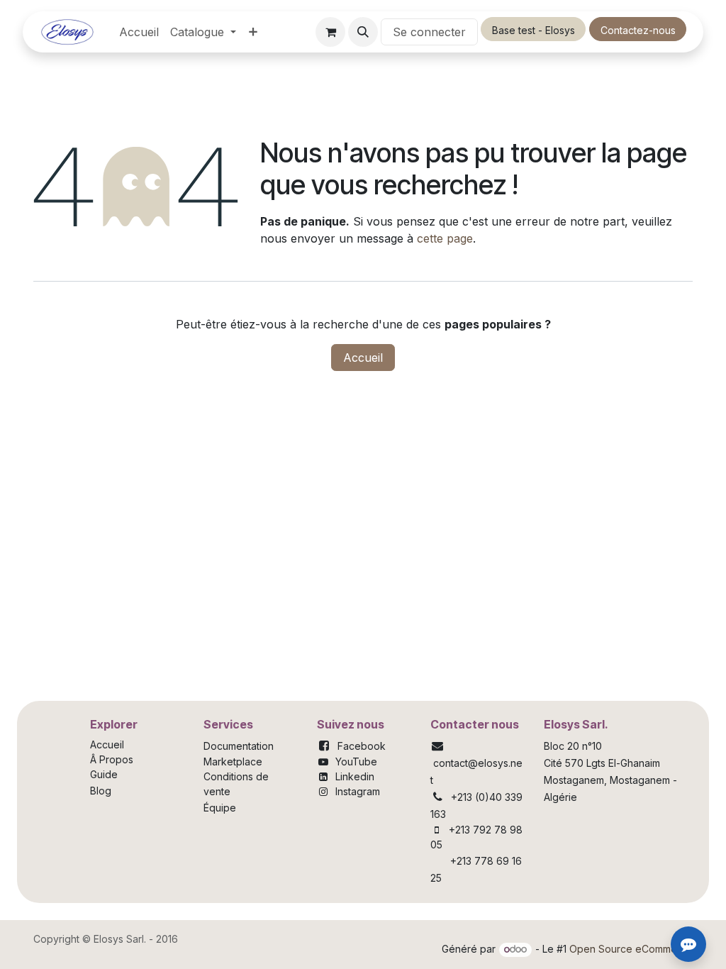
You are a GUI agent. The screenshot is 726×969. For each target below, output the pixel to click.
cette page (445, 238)
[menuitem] (138, 32)
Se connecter (429, 32)
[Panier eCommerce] (330, 32)
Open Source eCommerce (631, 949)
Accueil (363, 357)
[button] (363, 32)
